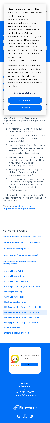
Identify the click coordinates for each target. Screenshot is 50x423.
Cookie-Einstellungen (25, 93)
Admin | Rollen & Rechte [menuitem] (16, 281)
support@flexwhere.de (25, 395)
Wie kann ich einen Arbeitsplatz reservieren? (23, 236)
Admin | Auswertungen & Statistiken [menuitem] (22, 286)
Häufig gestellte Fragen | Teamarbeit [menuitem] (22, 317)
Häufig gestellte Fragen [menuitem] (15, 302)
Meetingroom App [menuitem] (13, 292)
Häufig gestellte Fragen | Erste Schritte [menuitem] (23, 307)
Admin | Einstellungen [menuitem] (15, 297)
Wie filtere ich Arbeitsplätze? (16, 249)
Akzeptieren (25, 100)
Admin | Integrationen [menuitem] (15, 276)
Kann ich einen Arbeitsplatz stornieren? (20, 255)
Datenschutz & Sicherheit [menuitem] (16, 333)
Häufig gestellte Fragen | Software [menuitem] (21, 322)
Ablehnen (25, 108)
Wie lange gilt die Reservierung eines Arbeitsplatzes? (19, 262)
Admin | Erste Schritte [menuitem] (15, 271)
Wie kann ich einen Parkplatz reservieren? (22, 242)
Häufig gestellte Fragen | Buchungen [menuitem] (22, 312)
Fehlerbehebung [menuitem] (12, 328)
